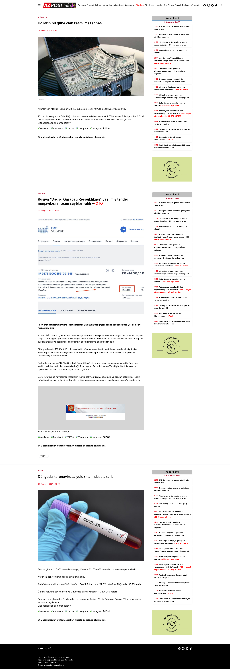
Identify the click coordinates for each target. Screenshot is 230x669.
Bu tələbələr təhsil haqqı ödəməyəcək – (167, 138)
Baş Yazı (41, 193)
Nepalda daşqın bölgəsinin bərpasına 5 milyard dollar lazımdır (169, 80)
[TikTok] (216, 5)
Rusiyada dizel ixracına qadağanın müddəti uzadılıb (172, 35)
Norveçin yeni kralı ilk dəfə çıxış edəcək (170, 51)
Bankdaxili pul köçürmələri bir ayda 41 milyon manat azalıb (172, 146)
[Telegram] (212, 5)
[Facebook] (204, 5)
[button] (39, 5)
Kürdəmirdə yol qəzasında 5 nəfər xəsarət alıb (172, 27)
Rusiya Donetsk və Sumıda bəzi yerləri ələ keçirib (170, 122)
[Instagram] (208, 5)
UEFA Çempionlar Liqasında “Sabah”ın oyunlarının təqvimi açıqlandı (171, 96)
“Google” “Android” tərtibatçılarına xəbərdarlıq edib (172, 130)
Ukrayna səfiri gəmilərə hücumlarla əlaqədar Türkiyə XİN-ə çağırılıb (169, 71)
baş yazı (43, 456)
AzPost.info (45, 648)
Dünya (40, 471)
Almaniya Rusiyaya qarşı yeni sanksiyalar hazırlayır (171, 88)
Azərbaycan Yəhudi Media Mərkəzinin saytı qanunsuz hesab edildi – (172, 60)
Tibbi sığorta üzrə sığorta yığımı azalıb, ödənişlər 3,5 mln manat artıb (170, 43)
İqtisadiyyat (43, 17)
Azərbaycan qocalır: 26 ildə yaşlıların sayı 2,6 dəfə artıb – (172, 113)
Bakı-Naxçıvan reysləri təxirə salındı (169, 104)
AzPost (106, 128)
